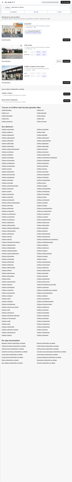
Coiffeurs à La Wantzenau (9, 214)
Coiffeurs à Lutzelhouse (8, 219)
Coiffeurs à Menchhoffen (8, 225)
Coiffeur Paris (40, 118)
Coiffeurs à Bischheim (8, 140)
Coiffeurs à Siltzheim (7, 301)
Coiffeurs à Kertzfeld (7, 205)
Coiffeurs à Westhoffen (8, 327)
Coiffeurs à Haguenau (8, 188)
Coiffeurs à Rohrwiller (42, 273)
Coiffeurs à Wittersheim (43, 332)
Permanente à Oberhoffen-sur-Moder (47, 360)
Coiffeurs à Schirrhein (7, 290)
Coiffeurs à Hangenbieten (44, 188)
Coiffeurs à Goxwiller (7, 183)
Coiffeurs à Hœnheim (7, 197)
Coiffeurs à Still (6, 310)
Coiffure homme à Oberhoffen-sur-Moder (13, 349)
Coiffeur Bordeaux (7, 110)
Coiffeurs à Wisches (42, 329)
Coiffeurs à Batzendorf (8, 135)
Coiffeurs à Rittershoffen (43, 270)
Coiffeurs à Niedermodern (9, 245)
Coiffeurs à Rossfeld (42, 276)
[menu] (2, 2)
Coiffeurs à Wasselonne (43, 324)
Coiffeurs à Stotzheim (43, 310)
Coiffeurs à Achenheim (8, 129)
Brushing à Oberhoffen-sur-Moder (46, 343)
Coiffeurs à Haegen (42, 186)
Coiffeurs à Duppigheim (43, 160)
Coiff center (28, 45)
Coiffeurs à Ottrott (42, 259)
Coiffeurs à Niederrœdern (8, 248)
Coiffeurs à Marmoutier (43, 222)
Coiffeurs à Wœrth (7, 335)
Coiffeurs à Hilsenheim (8, 194)
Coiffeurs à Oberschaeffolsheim (10, 253)
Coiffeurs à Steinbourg (43, 307)
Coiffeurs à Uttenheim (43, 318)
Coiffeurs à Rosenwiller (8, 276)
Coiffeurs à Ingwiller (42, 202)
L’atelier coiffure (7, 93)
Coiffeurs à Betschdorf (43, 138)
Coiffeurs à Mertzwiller (43, 225)
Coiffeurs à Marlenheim (8, 222)
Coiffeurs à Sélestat (42, 296)
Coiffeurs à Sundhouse (43, 315)
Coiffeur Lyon (5, 113)
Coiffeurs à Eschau (42, 169)
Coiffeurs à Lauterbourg (43, 214)
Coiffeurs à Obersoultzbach (44, 253)
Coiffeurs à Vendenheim (43, 321)
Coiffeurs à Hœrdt (42, 197)
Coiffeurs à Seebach (7, 296)
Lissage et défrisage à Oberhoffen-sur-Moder (49, 357)
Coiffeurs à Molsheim (42, 228)
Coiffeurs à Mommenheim (9, 231)
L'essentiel (27, 24)
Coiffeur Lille (40, 110)
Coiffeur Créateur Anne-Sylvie (34, 66)
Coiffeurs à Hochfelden (43, 194)
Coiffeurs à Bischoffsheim (44, 140)
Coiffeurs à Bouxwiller (43, 146)
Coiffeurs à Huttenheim (43, 200)
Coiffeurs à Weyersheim (43, 327)
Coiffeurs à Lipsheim (42, 217)
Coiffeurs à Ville (6, 324)
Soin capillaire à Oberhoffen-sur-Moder (12, 363)
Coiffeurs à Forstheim (42, 171)
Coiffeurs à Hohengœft (8, 200)
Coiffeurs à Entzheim (42, 166)
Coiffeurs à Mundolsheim (43, 233)
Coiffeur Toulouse (42, 121)
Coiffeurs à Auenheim (43, 129)
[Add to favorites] (21, 24)
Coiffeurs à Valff (6, 321)
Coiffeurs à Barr (41, 132)
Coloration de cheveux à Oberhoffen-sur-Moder (14, 351)
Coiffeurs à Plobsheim (8, 265)
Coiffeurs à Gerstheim (43, 177)
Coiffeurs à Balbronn (7, 132)
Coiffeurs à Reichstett (43, 267)
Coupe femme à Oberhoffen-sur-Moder (47, 354)
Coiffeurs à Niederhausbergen (45, 242)
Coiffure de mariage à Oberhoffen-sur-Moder (14, 346)
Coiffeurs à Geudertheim (43, 180)
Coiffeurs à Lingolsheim (8, 217)
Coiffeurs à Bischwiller (8, 143)
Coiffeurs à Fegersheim (8, 171)
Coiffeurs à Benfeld (42, 135)
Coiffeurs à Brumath (42, 149)
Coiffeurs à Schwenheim (8, 293)
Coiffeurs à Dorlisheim (8, 157)
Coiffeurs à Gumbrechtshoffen (10, 186)
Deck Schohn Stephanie (10, 100)
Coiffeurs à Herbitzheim (43, 191)
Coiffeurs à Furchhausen (8, 174)
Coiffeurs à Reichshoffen (8, 267)
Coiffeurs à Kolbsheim (8, 208)
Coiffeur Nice (5, 118)
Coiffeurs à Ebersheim (43, 163)
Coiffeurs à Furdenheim (43, 174)
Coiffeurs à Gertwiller (7, 180)
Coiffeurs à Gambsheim (8, 177)
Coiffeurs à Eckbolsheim (8, 166)
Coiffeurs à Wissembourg (8, 332)
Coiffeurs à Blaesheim (43, 143)
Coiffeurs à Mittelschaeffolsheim (10, 228)
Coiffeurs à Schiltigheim (8, 287)
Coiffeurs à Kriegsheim (8, 211)
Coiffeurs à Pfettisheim (8, 262)
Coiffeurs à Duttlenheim (8, 163)
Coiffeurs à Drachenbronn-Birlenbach (47, 157)
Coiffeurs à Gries (41, 183)
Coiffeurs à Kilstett (42, 205)
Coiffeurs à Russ (6, 279)
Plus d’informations (6, 39)
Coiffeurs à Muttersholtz (43, 236)
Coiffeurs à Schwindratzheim (44, 293)
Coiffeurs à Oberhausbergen (9, 250)
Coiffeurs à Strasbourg (8, 312)
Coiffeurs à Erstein (7, 169)
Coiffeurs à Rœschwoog (8, 273)
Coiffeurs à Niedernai (42, 245)
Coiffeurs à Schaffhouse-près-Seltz (46, 284)
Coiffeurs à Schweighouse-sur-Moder (47, 290)
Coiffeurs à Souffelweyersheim (45, 301)
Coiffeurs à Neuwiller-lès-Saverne (11, 242)
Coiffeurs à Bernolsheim (8, 138)
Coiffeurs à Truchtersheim (9, 318)
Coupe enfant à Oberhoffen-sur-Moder (12, 354)
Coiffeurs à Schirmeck (43, 287)
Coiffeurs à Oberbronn (43, 248)
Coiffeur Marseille (41, 113)
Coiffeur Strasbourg (7, 121)
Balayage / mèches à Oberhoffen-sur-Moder (13, 343)
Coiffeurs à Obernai (42, 250)
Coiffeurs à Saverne (7, 284)
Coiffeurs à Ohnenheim (8, 256)
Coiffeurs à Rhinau (7, 270)
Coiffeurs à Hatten (7, 191)
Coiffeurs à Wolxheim (42, 335)
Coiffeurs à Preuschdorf (43, 265)
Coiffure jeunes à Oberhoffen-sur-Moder (48, 349)
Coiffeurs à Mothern (42, 231)
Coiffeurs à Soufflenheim (8, 304)
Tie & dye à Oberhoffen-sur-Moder (46, 363)
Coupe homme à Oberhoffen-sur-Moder (12, 357)
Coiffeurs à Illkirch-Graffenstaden (11, 202)
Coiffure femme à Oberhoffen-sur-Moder (48, 346)
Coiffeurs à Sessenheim (43, 298)
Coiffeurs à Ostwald (42, 256)
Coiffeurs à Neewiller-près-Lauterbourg (47, 239)
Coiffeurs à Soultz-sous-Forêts (10, 307)
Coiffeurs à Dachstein (43, 152)
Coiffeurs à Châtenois (8, 152)
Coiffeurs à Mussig (7, 236)
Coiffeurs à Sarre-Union (43, 281)
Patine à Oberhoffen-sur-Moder (10, 360)
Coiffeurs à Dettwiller (7, 154)
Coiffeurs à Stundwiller (43, 312)
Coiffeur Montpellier (7, 116)
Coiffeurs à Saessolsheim (8, 281)
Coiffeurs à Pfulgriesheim (43, 262)
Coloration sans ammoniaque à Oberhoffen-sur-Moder (51, 351)
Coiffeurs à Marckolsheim (44, 219)
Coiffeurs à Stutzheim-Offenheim (11, 315)
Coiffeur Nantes (41, 116)
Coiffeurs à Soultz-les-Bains (44, 304)
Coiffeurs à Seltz (6, 298)
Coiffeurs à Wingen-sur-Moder (10, 329)
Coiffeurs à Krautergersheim (44, 208)
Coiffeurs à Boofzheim (8, 146)
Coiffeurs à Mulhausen (8, 233)
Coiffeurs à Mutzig (7, 239)
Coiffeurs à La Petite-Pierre (44, 211)
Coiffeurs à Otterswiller (8, 259)
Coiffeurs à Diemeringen (43, 154)
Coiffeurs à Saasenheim (43, 279)
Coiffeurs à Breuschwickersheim (10, 149)
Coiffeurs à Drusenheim (8, 160)
